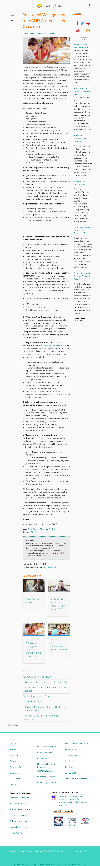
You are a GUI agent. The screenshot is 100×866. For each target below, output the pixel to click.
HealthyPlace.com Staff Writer (40, 34)
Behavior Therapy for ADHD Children (59, 646)
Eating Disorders (44, 752)
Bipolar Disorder (17, 773)
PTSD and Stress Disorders (77, 743)
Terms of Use (49, 851)
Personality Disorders (46, 782)
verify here (64, 805)
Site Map (13, 851)
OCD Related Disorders (47, 771)
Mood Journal (16, 833)
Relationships (70, 749)
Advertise (39, 851)
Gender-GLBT (44, 758)
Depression (15, 778)
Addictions (14, 755)
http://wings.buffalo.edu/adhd (52, 345)
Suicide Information (19, 821)
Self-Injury (69, 767)
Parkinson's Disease (46, 776)
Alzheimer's (15, 761)
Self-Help (69, 761)
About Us (21, 851)
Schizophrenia (71, 755)
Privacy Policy (60, 851)
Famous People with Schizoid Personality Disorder (83, 276)
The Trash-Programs (33, 701)
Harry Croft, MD (49, 567)
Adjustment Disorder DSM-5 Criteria (81, 138)
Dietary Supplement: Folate (37, 696)
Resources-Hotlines (18, 815)
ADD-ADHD (15, 749)
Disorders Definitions (19, 797)
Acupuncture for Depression (37, 676)
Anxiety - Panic (16, 767)
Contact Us (30, 851)
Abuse (13, 743)
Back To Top (13, 725)
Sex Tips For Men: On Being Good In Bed (82, 91)
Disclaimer (70, 851)
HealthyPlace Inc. (29, 864)
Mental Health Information (22, 809)
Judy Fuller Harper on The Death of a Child (45, 682)
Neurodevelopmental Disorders (46, 765)
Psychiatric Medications (20, 803)
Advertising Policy (82, 851)
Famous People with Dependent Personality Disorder (83, 230)
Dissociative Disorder (46, 746)
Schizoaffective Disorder (76, 778)
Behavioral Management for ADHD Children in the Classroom (33, 650)
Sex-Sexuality (71, 773)
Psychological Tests (18, 827)
